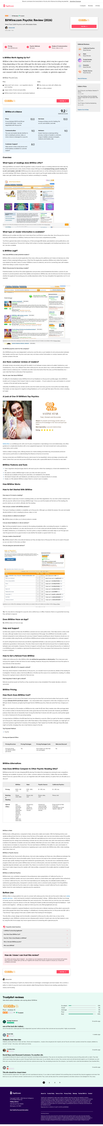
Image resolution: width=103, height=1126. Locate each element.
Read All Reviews (82, 78)
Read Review (87, 50)
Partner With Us (82, 1093)
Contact (90, 1093)
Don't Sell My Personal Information (19, 1110)
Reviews (90, 5)
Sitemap (75, 1093)
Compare (83, 5)
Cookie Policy (50, 1093)
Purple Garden (87, 59)
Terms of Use (59, 1093)
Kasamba (86, 65)
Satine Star (6, 444)
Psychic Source (87, 71)
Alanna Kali (12, 27)
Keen (84, 54)
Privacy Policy (67, 1093)
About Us (43, 1093)
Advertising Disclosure (75, 1)
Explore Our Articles (83, 109)
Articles (97, 5)
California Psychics (89, 48)
